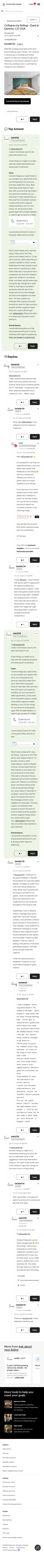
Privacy (5, 1547)
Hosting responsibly (9, 1500)
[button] (38, 36)
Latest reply (19, 1377)
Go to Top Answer (22, 101)
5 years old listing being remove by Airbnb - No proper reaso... (17, 1367)
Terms (12, 1547)
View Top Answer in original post (22, 337)
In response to (22, 414)
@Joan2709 (19, 875)
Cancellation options (10, 1466)
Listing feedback (12, 111)
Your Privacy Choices (10, 1550)
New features (7, 1520)
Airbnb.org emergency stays (12, 1537)
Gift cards (6, 1533)
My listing (39, 1365)
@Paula (23, 580)
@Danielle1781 (16, 149)
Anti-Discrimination (9, 1458)
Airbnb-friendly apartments (12, 1504)
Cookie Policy (20, 1547)
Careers (5, 1524)
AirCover (6, 1453)
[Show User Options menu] (38, 4)
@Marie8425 (18, 313)
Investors (6, 1529)
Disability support (9, 1462)
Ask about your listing (14, 21)
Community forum (9, 1495)
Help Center (7, 1449)
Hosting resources (9, 1491)
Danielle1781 (9, 44)
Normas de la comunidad (25, 551)
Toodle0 (17, 1358)
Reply (35, 119)
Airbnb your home (9, 1482)
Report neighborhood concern (13, 1471)
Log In (31, 4)
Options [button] (32, 20)
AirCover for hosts (9, 1486)
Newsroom (6, 1515)
